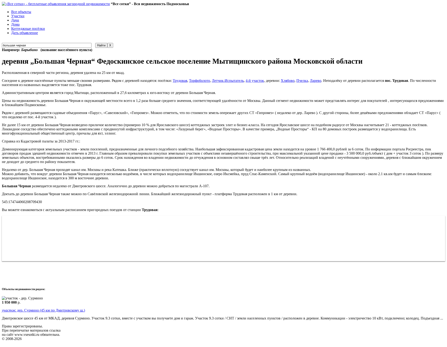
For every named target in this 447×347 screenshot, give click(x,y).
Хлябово (288, 81)
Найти (101, 45)
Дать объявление (24, 33)
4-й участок (255, 81)
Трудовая (180, 81)
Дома (15, 24)
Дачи (15, 20)
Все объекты (21, 12)
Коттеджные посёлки (28, 29)
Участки (17, 16)
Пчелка (302, 81)
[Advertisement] (86, 271)
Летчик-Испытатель (228, 81)
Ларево (315, 81)
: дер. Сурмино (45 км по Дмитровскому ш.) (43, 310)
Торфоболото (199, 81)
